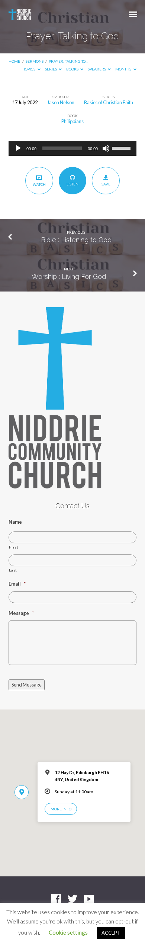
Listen (72, 184)
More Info (61, 809)
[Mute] (106, 148)
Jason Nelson (60, 102)
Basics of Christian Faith (108, 102)
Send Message (27, 685)
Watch (39, 184)
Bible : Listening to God (76, 240)
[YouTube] (89, 899)
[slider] (122, 147)
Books (72, 69)
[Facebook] (56, 899)
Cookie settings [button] (68, 932)
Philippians (72, 121)
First (13, 547)
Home (14, 61)
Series (51, 69)
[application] (72, 148)
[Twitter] (72, 899)
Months (123, 69)
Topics (29, 69)
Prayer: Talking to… (68, 61)
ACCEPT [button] (111, 933)
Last (13, 570)
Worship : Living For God (69, 276)
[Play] (18, 148)
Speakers (97, 69)
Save (106, 184)
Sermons (35, 61)
